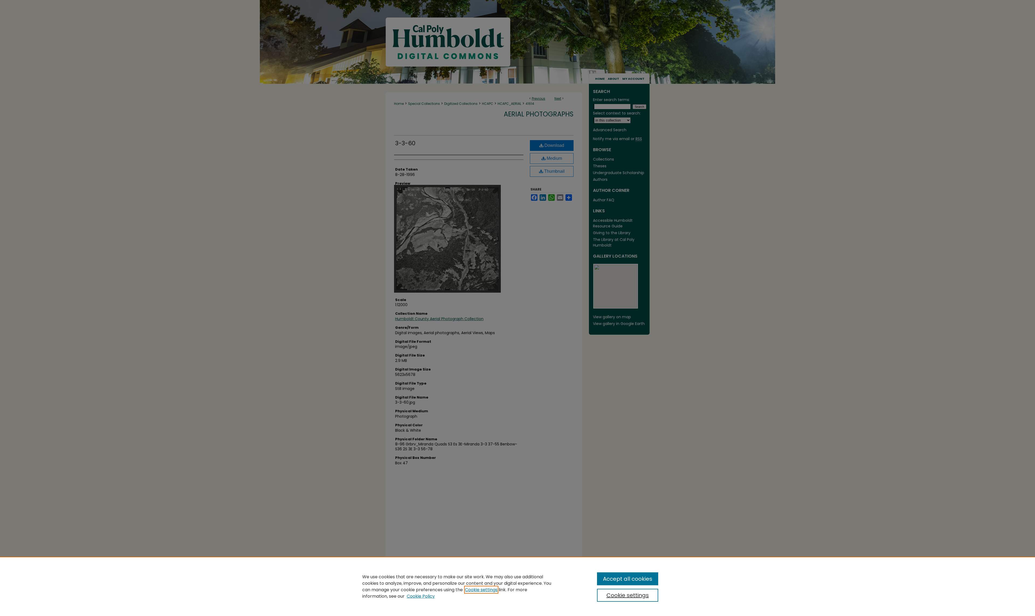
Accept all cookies (627, 579)
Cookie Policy (421, 596)
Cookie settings (481, 590)
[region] (517, 586)
